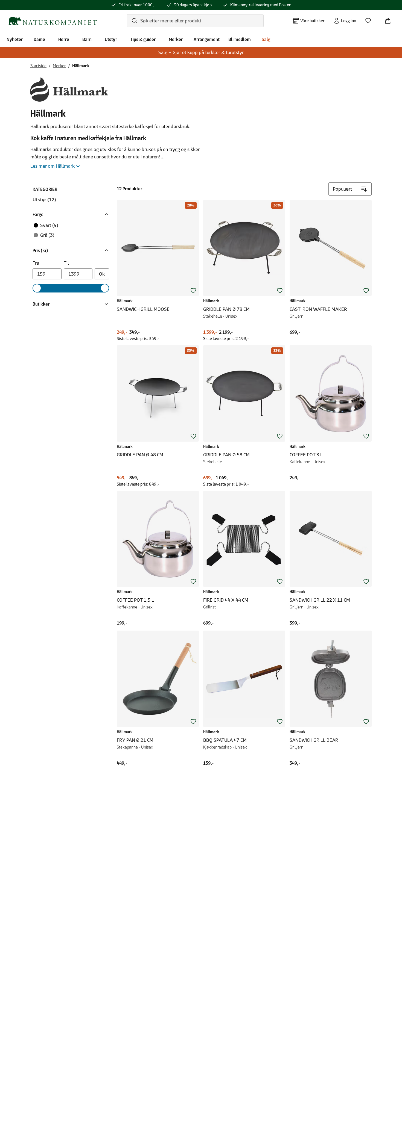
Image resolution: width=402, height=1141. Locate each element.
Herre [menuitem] (63, 39)
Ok (102, 274)
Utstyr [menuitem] (111, 39)
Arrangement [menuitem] (207, 39)
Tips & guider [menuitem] (143, 39)
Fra (36, 263)
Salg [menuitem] (266, 39)
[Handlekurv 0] (389, 19)
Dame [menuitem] (39, 39)
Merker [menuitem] (176, 39)
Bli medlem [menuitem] (239, 39)
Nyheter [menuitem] (15, 39)
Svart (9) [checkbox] (49, 225)
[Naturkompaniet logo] (52, 21)
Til (66, 263)
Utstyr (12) (44, 200)
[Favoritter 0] (370, 19)
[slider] (37, 288)
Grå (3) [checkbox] (47, 235)
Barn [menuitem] (87, 39)
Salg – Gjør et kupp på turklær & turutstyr (201, 52)
